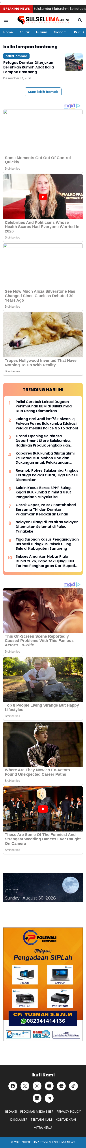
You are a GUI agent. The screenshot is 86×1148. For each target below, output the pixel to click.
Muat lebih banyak (43, 92)
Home (8, 32)
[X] (25, 1086)
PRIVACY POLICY (69, 1111)
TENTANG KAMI (41, 1119)
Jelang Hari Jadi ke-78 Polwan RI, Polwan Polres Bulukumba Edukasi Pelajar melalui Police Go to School (47, 424)
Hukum (41, 32)
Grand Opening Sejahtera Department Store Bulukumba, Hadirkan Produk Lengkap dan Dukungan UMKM (43, 441)
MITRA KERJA (43, 1127)
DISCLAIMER (18, 1119)
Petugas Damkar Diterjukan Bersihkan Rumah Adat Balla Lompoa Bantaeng (28, 67)
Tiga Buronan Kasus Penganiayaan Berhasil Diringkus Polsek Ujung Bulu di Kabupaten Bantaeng (47, 544)
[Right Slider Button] (81, 32)
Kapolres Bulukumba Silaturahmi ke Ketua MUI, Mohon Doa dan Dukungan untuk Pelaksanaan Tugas (45, 458)
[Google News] (61, 1086)
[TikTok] (73, 1086)
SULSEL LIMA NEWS (62, 1142)
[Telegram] (49, 1098)
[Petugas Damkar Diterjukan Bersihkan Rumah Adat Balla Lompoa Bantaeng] (74, 62)
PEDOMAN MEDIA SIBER (36, 1111)
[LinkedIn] (37, 1098)
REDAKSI (11, 1111)
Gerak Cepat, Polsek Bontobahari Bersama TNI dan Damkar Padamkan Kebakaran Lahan (46, 510)
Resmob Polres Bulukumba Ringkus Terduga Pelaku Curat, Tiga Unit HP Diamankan (47, 475)
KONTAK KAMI (66, 1119)
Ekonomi (60, 32)
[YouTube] (49, 1086)
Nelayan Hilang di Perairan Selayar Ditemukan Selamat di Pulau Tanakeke (47, 527)
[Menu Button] (6, 20)
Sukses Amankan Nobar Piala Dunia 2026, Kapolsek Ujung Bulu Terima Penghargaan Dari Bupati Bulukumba (45, 561)
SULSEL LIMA (30, 1142)
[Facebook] (12, 1086)
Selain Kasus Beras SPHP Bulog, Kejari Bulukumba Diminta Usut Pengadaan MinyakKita (43, 492)
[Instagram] (37, 1086)
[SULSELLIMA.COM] (43, 20)
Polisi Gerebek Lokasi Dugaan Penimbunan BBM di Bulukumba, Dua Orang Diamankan (44, 406)
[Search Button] (80, 20)
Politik (24, 32)
